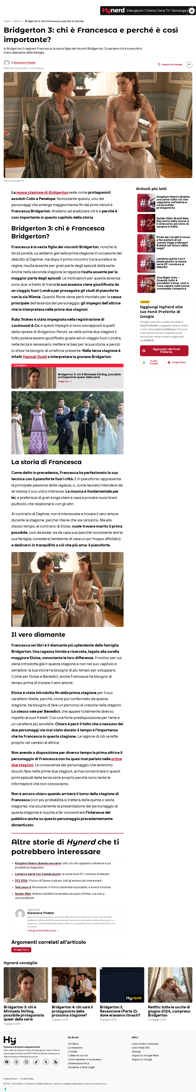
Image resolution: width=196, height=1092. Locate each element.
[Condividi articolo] (189, 65)
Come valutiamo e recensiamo (85, 1059)
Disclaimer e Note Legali (81, 1067)
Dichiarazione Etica (78, 1063)
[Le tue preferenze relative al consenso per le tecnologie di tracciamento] (5, 1089)
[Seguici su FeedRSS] (56, 1062)
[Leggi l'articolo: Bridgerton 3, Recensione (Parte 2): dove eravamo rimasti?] (122, 985)
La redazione (75, 1048)
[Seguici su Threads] (16, 1062)
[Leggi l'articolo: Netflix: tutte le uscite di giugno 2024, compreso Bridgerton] (170, 985)
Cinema (150, 11)
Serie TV (163, 11)
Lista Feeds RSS (141, 1048)
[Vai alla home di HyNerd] (113, 11)
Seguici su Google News (145, 1055)
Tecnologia (179, 11)
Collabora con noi (78, 1055)
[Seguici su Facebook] (7, 1062)
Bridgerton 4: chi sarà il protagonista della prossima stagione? (72, 1011)
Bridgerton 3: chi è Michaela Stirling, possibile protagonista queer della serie (24, 1013)
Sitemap (136, 1052)
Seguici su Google (142, 1059)
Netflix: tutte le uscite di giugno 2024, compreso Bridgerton (169, 1011)
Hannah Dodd (35, 357)
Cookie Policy (27, 1078)
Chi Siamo (73, 1044)
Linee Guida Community (145, 1044)
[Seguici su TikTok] (36, 1062)
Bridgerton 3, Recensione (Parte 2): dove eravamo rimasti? (120, 1011)
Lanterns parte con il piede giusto (38, 874)
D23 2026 (21, 880)
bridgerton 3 (21, 949)
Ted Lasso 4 (23, 887)
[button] (33, 378)
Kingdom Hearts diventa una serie (38, 863)
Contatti (72, 1052)
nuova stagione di (42, 192)
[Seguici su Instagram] (26, 1062)
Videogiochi (134, 11)
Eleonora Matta (24, 62)
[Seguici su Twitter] (46, 1062)
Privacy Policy (10, 1078)
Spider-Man (23, 894)
